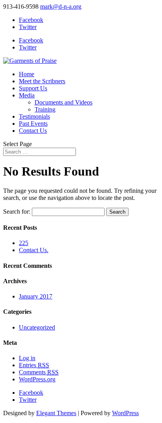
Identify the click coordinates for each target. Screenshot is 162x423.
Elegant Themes (56, 413)
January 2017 (35, 296)
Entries (34, 365)
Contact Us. (33, 250)
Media (27, 95)
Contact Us (33, 130)
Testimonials (34, 116)
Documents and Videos (63, 102)
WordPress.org (37, 379)
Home (26, 74)
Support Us (33, 88)
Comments (39, 372)
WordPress (125, 413)
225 (23, 243)
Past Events (33, 123)
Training (45, 109)
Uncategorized (37, 327)
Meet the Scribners (42, 81)
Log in (27, 358)
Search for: (16, 211)
